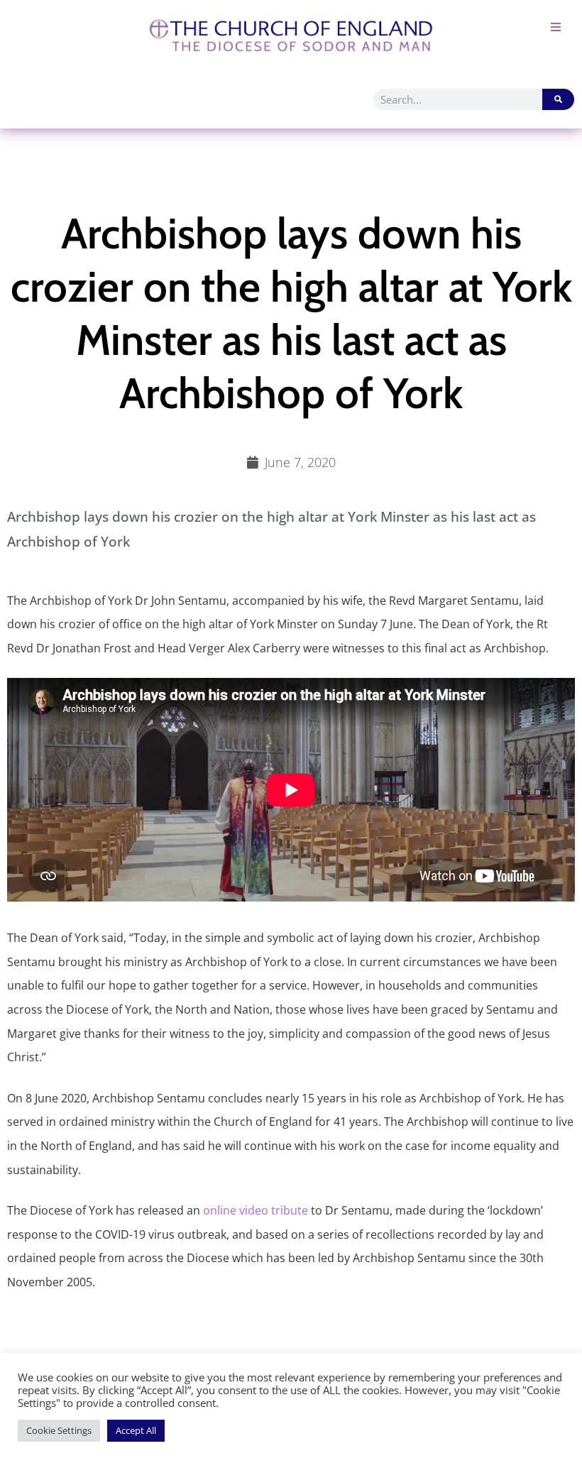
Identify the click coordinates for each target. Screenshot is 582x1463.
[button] (555, 26)
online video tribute (255, 1210)
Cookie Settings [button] (59, 1430)
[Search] (558, 99)
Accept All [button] (136, 1430)
